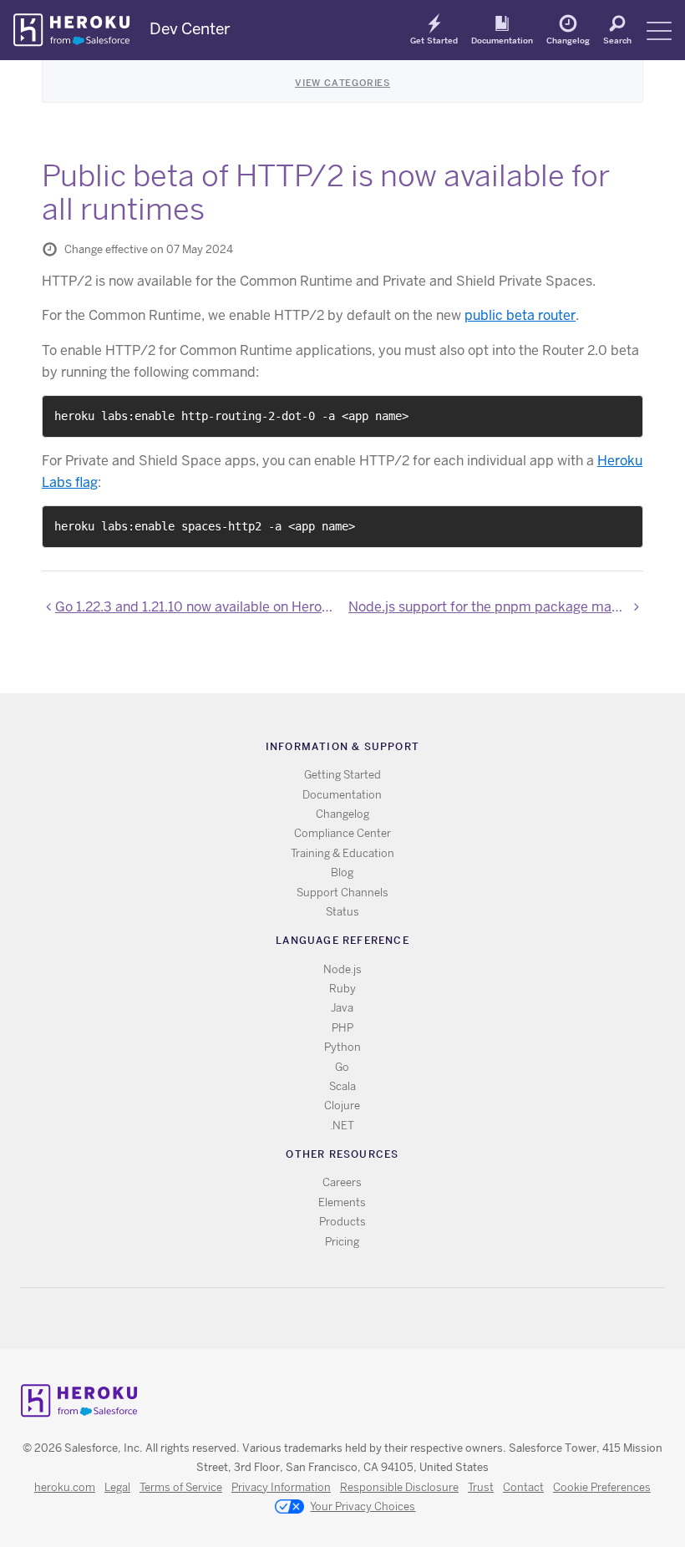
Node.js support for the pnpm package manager (495, 607)
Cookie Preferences (602, 1487)
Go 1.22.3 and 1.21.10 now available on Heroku (196, 607)
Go (342, 1067)
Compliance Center (342, 833)
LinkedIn (376, 1318)
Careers (342, 1182)
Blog (342, 872)
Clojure (342, 1105)
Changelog (568, 40)
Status (342, 911)
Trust (481, 1487)
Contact (523, 1487)
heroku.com (64, 1487)
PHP (342, 1028)
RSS (303, 1318)
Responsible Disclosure (399, 1487)
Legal (117, 1487)
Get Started (434, 40)
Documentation (502, 40)
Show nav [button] (659, 31)
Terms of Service (181, 1487)
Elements (342, 1202)
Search (617, 40)
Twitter (328, 1318)
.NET (342, 1125)
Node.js (342, 969)
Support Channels (342, 892)
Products (342, 1221)
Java (342, 1008)
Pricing (342, 1241)
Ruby (342, 988)
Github (352, 1318)
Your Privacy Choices (362, 1506)
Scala (342, 1086)
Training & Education (342, 853)
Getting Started (342, 774)
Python (342, 1047)
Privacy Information (281, 1487)
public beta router (520, 315)
